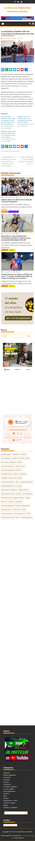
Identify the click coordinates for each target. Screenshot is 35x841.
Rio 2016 (6, 794)
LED (20, 38)
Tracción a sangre (13, 211)
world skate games (26, 517)
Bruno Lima (4, 462)
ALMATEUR (15, 454)
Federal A (18, 470)
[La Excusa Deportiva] (2, 23)
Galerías (6, 782)
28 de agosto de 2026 (9, 233)
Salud (5, 796)
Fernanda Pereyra (6, 474)
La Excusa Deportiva (17, 7)
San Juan (11, 502)
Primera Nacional (6, 498)
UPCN (28, 513)
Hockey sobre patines (7, 482)
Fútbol (16, 474)
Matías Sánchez (23, 490)
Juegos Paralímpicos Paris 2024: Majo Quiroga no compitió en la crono (25, 160)
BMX (28, 458)
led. (18, 197)
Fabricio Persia (20, 466)
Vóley (17, 517)
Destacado (5, 151)
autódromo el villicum (18, 458)
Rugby (28, 498)
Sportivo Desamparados (22, 505)
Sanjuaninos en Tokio (10, 800)
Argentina (6, 773)
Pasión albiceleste (14, 151)
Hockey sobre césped (15, 478)
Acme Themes (19, 838)
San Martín (18, 502)
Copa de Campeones (7, 466)
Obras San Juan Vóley (7, 494)
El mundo (6, 780)
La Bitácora (12, 250)
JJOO (17, 482)
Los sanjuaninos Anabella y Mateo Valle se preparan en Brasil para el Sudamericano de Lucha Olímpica (8, 120)
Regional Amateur (19, 498)
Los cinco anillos (8, 789)
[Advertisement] (17, 392)
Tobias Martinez (6, 509)
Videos (5, 805)
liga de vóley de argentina (9, 490)
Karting (19, 486)
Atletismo (23, 454)
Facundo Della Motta (7, 470)
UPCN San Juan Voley (7, 517)
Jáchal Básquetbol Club (8, 486)
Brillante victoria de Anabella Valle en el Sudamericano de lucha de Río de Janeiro (25, 119)
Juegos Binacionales (27, 482)
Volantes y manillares (10, 807)
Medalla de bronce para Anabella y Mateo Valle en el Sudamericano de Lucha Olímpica (8, 134)
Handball (4, 478)
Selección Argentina (7, 505)
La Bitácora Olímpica (10, 787)
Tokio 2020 (16, 509)
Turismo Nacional (19, 513)
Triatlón (23, 509)
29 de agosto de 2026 (9, 197)
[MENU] (33, 23)
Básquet (12, 462)
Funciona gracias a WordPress (11, 835)
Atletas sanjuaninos (9, 775)
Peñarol (18, 494)
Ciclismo (19, 462)
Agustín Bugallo (5, 454)
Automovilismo (5, 458)
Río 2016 (3, 502)
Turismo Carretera (6, 513)
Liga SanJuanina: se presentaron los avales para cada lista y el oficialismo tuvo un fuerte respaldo (9, 161)
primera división (27, 494)
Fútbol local (23, 474)
